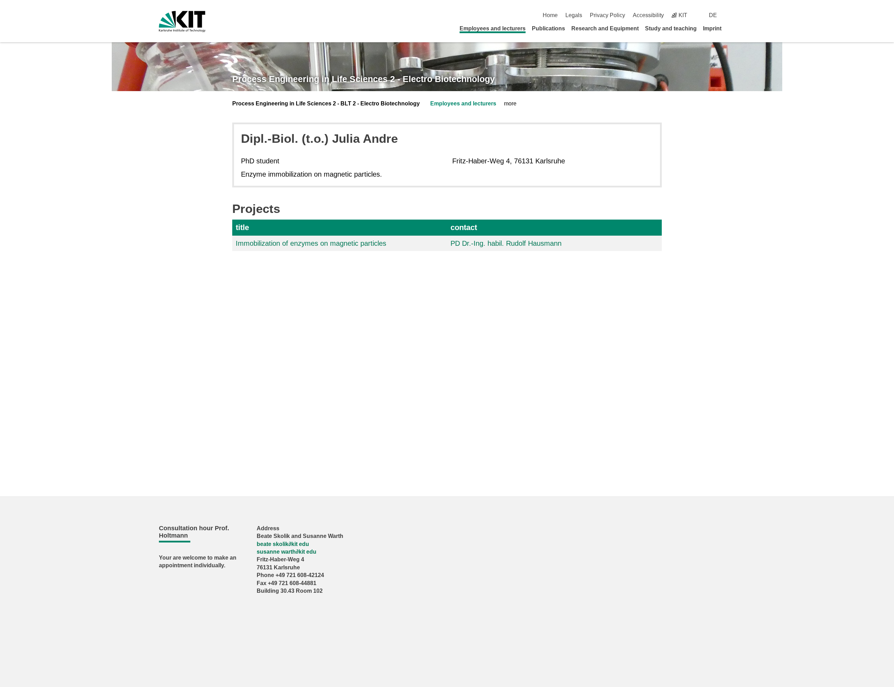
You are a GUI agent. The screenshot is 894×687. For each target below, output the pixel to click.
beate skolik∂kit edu (283, 544)
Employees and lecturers (493, 28)
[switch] (732, 15)
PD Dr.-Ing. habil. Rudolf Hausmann (506, 243)
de (713, 15)
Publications (548, 28)
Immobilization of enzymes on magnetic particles (311, 243)
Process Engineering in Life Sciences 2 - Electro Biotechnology (363, 79)
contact (463, 227)
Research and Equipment (605, 28)
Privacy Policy (607, 15)
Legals (573, 15)
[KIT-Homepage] (182, 21)
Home (550, 15)
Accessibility (648, 15)
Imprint (712, 28)
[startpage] (732, 28)
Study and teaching (671, 28)
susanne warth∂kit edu (286, 552)
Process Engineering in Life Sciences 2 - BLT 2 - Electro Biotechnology (326, 103)
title (242, 227)
